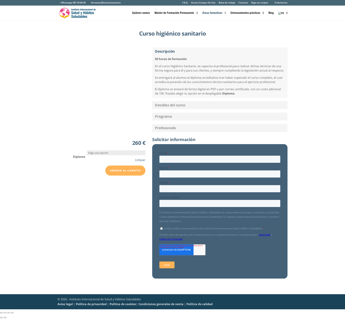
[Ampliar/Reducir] (1, 312)
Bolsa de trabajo (227, 3)
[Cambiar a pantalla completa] (5, 312)
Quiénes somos (141, 13)
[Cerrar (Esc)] (12, 312)
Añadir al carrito (125, 170)
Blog (271, 13)
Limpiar (140, 160)
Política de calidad (200, 304)
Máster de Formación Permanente (174, 13)
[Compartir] (8, 312)
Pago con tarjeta (259, 3)
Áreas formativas (212, 13)
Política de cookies (123, 304)
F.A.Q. (185, 3)
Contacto (243, 3)
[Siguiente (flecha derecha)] (5, 317)
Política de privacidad (91, 304)
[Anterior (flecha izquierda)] (1, 317)
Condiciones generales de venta (160, 304)
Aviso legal (65, 304)
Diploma (79, 157)
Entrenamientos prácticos (245, 13)
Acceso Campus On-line (203, 3)
